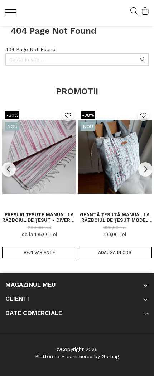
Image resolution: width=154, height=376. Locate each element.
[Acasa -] (48, 13)
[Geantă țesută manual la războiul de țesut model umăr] (115, 157)
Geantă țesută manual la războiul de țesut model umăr (115, 217)
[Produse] (11, 14)
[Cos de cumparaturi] (145, 11)
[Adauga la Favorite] (67, 115)
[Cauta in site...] (134, 11)
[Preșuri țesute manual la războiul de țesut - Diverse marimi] (39, 157)
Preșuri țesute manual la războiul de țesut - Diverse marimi (39, 217)
